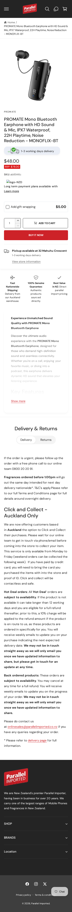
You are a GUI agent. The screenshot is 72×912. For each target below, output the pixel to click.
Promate (10, 111)
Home (11, 22)
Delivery (26, 440)
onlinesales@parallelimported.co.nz (32, 727)
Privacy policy (23, 895)
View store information (26, 261)
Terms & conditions (45, 895)
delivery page (37, 740)
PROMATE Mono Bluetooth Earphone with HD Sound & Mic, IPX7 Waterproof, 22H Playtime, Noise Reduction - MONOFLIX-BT (36, 30)
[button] (6, 9)
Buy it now (36, 235)
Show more (18, 401)
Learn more (11, 191)
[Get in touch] (56, 9)
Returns (46, 440)
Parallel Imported (40, 903)
